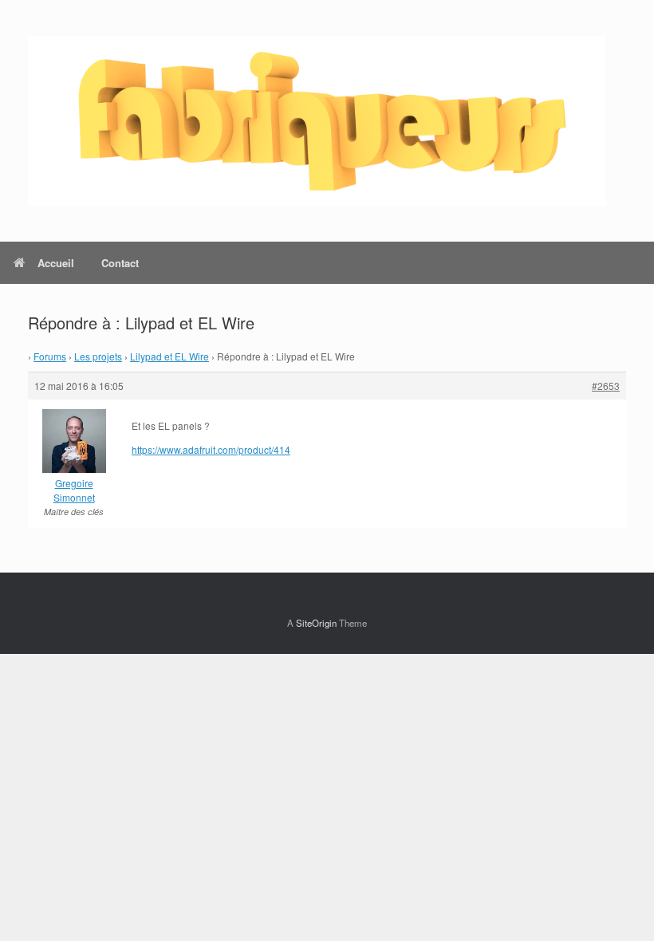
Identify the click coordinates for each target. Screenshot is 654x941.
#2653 (606, 385)
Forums (49, 356)
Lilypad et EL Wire (169, 356)
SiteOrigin (316, 622)
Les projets (98, 356)
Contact (120, 262)
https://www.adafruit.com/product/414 (211, 449)
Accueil (55, 262)
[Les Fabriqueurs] (317, 121)
